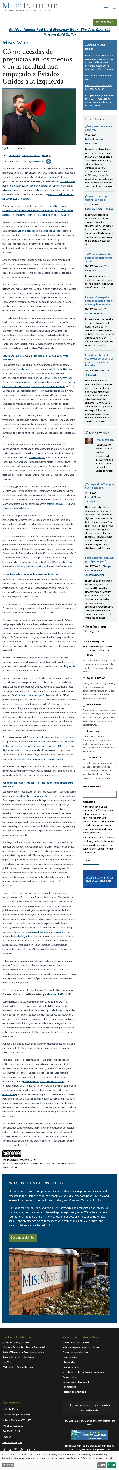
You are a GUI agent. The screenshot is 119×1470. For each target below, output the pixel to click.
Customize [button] (8, 1465)
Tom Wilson (91, 375)
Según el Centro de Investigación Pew (31, 695)
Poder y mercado (94, 209)
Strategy (46, 155)
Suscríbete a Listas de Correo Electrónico (83, 1372)
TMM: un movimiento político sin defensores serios (98, 258)
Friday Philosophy (94, 139)
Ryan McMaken (36, 162)
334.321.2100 (16, 1426)
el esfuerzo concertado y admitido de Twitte (43, 369)
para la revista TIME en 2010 (57, 994)
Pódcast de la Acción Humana (17, 1367)
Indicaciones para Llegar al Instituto (81, 1347)
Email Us (6, 1437)
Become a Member (23, 1237)
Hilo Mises (7, 1362)
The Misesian (94, 758)
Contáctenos (69, 1387)
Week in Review (96, 678)
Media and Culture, (31, 155)
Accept (111, 1465)
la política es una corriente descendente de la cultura (47, 796)
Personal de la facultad (74, 1392)
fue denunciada (37, 457)
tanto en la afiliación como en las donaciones (37, 231)
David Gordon (92, 143)
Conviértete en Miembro (75, 1352)
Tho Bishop (104, 566)
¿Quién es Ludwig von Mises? (16, 1342)
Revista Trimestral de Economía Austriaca (23, 1352)
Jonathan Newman (94, 575)
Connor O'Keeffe (93, 313)
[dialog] (59, 1460)
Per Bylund (90, 270)
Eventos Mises (70, 1357)
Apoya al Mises (104, 22)
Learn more (88, 829)
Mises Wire (15, 43)
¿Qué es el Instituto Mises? (76, 1342)
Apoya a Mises (70, 1377)
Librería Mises (69, 1362)
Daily (90, 655)
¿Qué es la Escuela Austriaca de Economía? (23, 1347)
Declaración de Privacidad (76, 1382)
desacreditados (64, 424)
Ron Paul (109, 209)
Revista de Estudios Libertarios (18, 1357)
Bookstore (93, 731)
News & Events (95, 704)
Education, (14, 155)
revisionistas (8, 1094)
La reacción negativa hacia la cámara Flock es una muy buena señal (99, 301)
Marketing (89, 802)
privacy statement (96, 849)
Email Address (92, 787)
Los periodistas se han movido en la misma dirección (36, 759)
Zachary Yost (91, 501)
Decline (101, 1465)
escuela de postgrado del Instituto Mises (43, 1081)
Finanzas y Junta (71, 1367)
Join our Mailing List (12, 1442)
